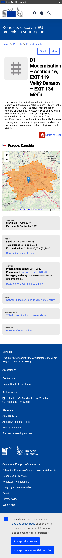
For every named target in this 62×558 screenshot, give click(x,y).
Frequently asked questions (17, 433)
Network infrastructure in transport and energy (30, 300)
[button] (28, 180)
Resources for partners (14, 476)
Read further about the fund (20, 253)
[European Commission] (12, 12)
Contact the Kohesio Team (16, 384)
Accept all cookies (25, 541)
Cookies (6, 493)
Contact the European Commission (21, 464)
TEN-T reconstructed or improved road (26, 315)
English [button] (42, 13)
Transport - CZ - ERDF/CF (34, 272)
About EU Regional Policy (16, 422)
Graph (43, 51)
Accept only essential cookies (32, 550)
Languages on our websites (17, 487)
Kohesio (7, 352)
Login (34, 13)
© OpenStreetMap (25, 210)
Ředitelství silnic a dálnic (19, 330)
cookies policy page (23, 523)
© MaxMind (45, 210)
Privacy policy (9, 499)
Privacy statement (11, 427)
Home (5, 44)
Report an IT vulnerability (15, 481)
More (54, 51)
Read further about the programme (24, 283)
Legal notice (8, 504)
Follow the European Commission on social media (29, 470)
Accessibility (9, 370)
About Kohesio (10, 416)
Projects (17, 44)
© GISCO (36, 210)
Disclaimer (55, 210)
